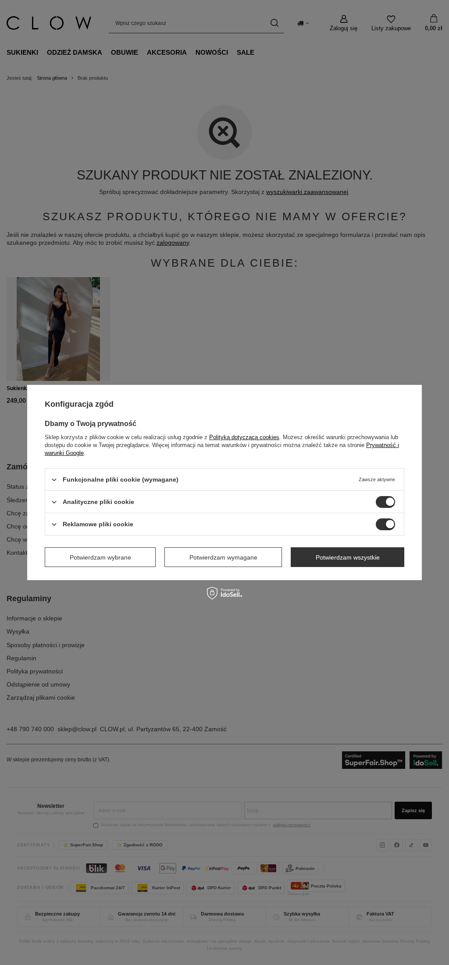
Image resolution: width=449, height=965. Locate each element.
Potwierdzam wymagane (223, 556)
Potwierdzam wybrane (100, 556)
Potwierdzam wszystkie (348, 556)
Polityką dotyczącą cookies (244, 437)
